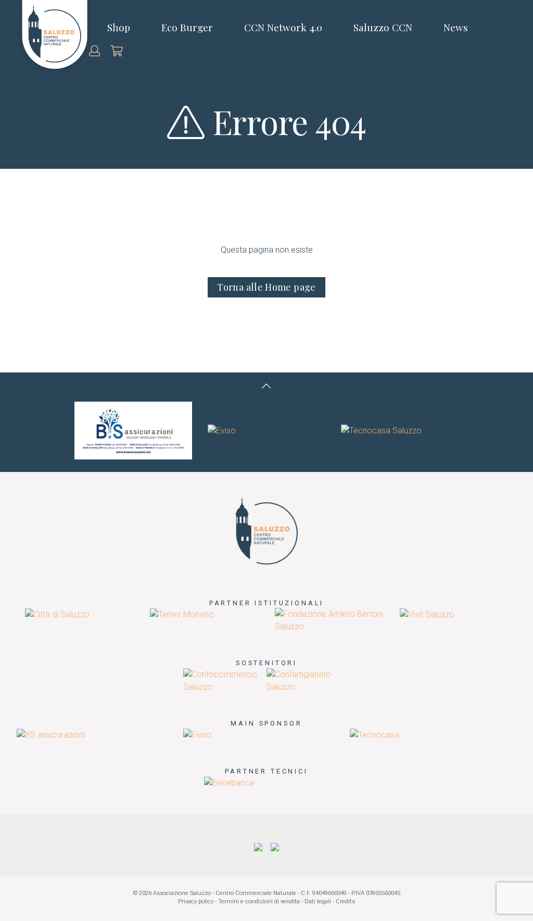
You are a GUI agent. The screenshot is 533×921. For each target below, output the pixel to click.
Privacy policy (195, 901)
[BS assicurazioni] (133, 430)
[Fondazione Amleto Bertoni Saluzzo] (329, 620)
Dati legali (317, 901)
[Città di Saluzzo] (57, 614)
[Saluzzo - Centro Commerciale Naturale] (266, 530)
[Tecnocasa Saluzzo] (381, 430)
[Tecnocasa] (374, 734)
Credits (345, 901)
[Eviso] (222, 430)
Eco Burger (187, 27)
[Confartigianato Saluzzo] (308, 680)
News (455, 27)
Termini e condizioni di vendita (259, 901)
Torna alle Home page (266, 287)
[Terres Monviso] (182, 614)
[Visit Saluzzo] (427, 614)
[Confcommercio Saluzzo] (224, 680)
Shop (118, 27)
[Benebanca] (229, 782)
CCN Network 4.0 (283, 27)
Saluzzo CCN (382, 27)
